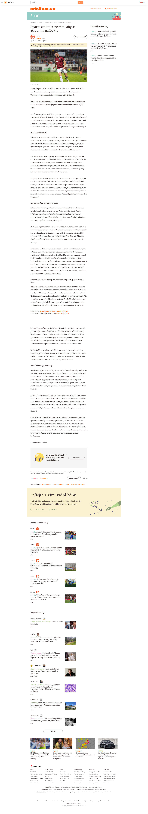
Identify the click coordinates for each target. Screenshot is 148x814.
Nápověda (68, 801)
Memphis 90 (34, 699)
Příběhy (33, 703)
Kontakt (74, 801)
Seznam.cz (142, 2)
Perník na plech (78, 783)
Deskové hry (85, 792)
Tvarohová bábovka (79, 778)
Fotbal (67, 484)
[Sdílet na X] (86, 478)
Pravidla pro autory (93, 801)
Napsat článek (76, 457)
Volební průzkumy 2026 (36, 774)
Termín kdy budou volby (36, 778)
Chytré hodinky (99, 792)
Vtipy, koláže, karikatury (40, 622)
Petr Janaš (37, 666)
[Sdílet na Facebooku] (84, 478)
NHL (61, 783)
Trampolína (66, 789)
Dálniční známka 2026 (109, 774)
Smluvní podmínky (58, 801)
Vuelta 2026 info (49, 772)
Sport (93, 31)
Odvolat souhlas (105, 801)
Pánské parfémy (108, 792)
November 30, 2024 (62, 313)
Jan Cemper (34, 681)
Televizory (91, 792)
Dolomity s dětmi (93, 783)
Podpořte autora (79, 37)
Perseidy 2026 (75, 787)
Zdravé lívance (78, 776)
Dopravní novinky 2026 (109, 776)
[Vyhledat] (80, 2)
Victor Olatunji (81, 484)
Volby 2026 (33, 772)
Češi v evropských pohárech (95, 787)
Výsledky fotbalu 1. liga (65, 774)
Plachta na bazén (57, 789)
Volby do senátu (34, 780)
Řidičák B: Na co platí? (109, 778)
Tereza (32, 634)
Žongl (38, 36)
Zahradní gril (98, 789)
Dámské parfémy (70, 792)
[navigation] (2, 2)
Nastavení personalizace (73, 803)
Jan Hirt (47, 776)
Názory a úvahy (36, 669)
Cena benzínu (83, 787)
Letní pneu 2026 (108, 772)
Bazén (50, 789)
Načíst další (53, 731)
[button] (58, 65)
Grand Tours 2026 (49, 783)
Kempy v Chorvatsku (94, 772)
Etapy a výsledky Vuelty (51, 774)
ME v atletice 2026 (64, 778)
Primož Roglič (48, 780)
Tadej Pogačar (48, 778)
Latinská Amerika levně (95, 780)
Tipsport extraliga (64, 776)
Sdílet (40, 40)
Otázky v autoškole (108, 780)
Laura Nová (34, 715)
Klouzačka (78, 789)
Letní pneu (78, 792)
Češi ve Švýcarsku (93, 778)
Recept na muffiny (79, 774)
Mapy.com (57, 787)
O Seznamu (48, 801)
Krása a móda (35, 653)
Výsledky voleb (34, 776)
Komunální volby (34, 783)
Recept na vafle (78, 780)
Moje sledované (95, 8)
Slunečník (72, 789)
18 (45, 40)
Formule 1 (62, 780)
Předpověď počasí (65, 787)
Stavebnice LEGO (60, 792)
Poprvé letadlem (93, 774)
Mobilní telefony (51, 792)
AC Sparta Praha (46, 484)
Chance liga (63, 772)
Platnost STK (107, 783)
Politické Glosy (35, 618)
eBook (34, 40)
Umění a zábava (36, 718)
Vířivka (104, 789)
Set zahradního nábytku (88, 789)
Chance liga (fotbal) (58, 484)
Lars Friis (73, 484)
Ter (31, 650)
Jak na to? (54, 509)
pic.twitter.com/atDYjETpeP (58, 311)
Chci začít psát (112, 8)
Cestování (34, 637)
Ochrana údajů (82, 801)
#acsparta (45, 311)
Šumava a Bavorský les (95, 776)
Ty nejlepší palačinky (80, 772)
